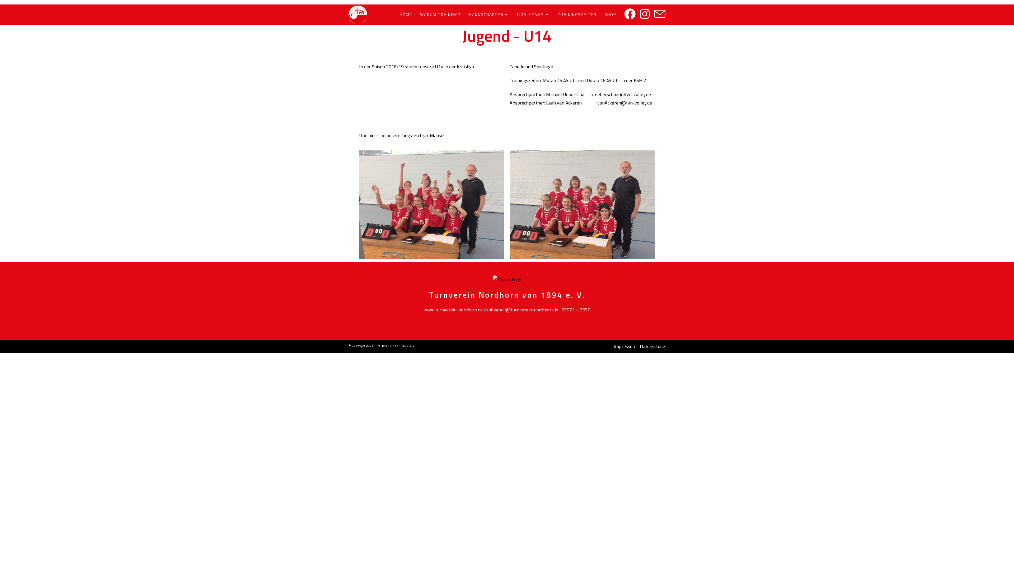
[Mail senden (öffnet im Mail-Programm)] (660, 14)
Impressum (625, 346)
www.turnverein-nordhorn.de (453, 309)
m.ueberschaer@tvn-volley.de (620, 94)
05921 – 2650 (576, 309)
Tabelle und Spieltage (531, 66)
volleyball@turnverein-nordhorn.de (522, 309)
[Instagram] (645, 14)
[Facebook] (630, 14)
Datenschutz (652, 346)
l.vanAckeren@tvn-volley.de (623, 102)
